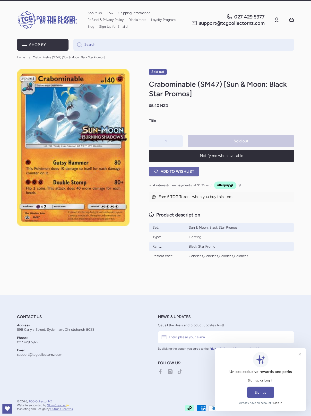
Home (21, 57)
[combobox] (183, 45)
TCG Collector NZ (40, 401)
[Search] (77, 45)
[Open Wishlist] (7, 409)
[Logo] (47, 20)
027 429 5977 (249, 17)
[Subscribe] (288, 337)
